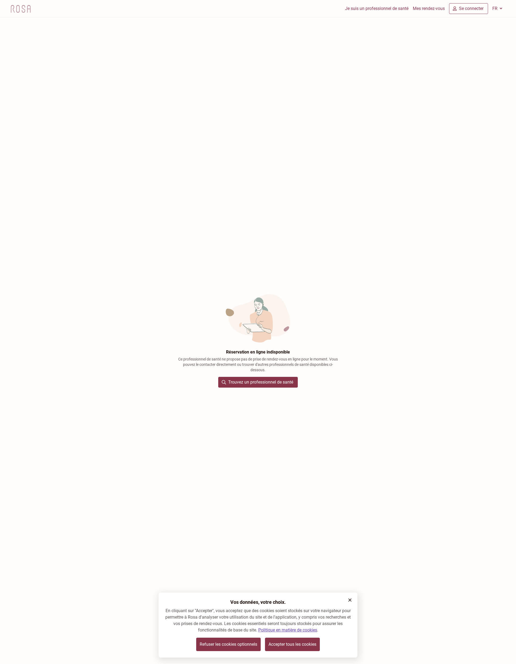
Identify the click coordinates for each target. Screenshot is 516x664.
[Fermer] (350, 600)
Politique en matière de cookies (287, 630)
